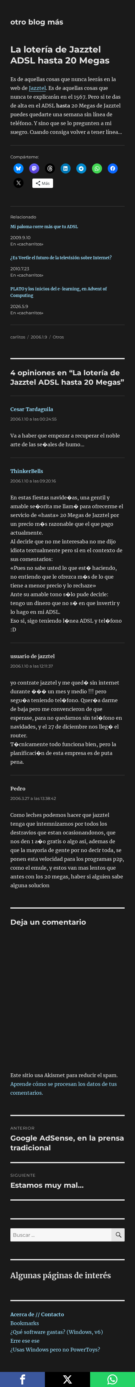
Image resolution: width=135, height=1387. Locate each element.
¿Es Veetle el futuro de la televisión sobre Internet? (61, 258)
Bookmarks (24, 1323)
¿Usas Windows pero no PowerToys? (55, 1349)
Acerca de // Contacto (37, 1314)
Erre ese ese (25, 1341)
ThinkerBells (26, 471)
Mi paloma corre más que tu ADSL (44, 226)
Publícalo (67, 1379)
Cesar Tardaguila (31, 409)
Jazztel (37, 88)
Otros (58, 336)
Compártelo (22, 1379)
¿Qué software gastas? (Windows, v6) (56, 1332)
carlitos (17, 336)
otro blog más (36, 22)
